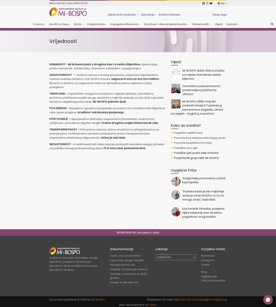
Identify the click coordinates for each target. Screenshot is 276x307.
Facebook (208, 256)
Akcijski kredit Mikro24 (124, 282)
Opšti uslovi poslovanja (125, 256)
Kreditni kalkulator (170, 14)
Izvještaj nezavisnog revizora (129, 269)
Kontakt (232, 24)
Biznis (77, 24)
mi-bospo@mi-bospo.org (209, 299)
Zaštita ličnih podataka (122, 14)
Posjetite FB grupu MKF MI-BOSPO (196, 158)
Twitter (205, 265)
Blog (204, 272)
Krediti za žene (59, 24)
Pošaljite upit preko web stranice (195, 153)
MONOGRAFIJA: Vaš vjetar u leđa (138, 232)
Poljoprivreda (96, 24)
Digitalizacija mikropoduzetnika (213, 278)
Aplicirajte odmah (196, 14)
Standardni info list (122, 265)
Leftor (153, 305)
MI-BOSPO (98, 299)
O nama (38, 24)
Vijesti (218, 24)
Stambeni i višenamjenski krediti (165, 24)
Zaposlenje (147, 14)
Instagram (208, 260)
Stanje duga (219, 14)
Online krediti (200, 24)
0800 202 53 (182, 299)
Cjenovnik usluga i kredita (127, 260)
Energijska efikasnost (124, 24)
